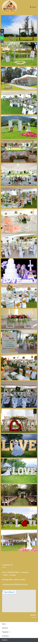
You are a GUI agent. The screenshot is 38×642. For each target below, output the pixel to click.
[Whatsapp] (2, 38)
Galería (4, 640)
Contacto (5, 636)
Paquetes (5, 632)
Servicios (5, 628)
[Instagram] (2, 31)
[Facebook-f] (2, 34)
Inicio (4, 624)
